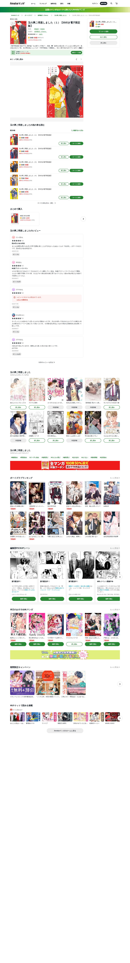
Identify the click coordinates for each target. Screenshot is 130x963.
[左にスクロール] (76, 59)
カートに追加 (76, 143)
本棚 (68, 3)
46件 (40, 34)
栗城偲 (36, 29)
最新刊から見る (78, 130)
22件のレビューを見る (46, 362)
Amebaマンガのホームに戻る (65, 731)
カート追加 (104, 31)
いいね (17, 254)
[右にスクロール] (81, 59)
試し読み (63, 143)
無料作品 (53, 3)
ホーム (33, 3)
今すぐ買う (103, 37)
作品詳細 (55, 407)
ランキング (43, 3)
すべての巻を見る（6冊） (46, 203)
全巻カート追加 (76, 52)
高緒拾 (42, 29)
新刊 (61, 3)
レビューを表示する (22, 300)
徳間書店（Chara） (40, 31)
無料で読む (23, 599)
